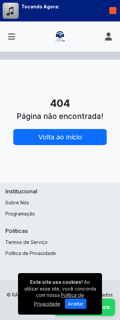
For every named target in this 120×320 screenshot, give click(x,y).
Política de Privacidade (30, 253)
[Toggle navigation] (11, 36)
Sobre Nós (17, 202)
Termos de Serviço (26, 242)
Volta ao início (60, 137)
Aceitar (75, 304)
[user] (108, 36)
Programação (20, 213)
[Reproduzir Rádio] (112, 11)
